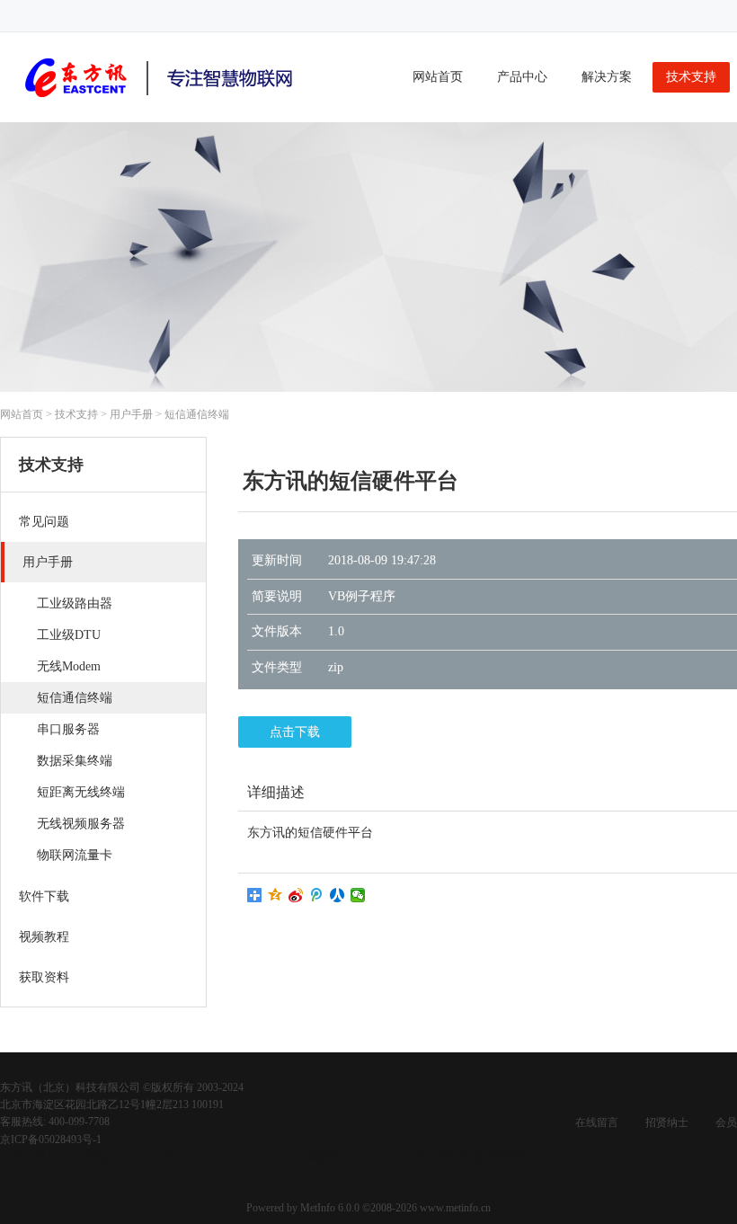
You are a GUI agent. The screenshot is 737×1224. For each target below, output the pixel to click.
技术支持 (691, 77)
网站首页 (438, 77)
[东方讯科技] (162, 100)
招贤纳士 (666, 1122)
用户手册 (131, 414)
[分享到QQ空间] (275, 895)
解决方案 (607, 77)
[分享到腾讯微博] (316, 895)
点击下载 (295, 732)
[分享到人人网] (337, 895)
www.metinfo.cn (455, 1208)
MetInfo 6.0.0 (330, 1208)
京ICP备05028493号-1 (51, 1139)
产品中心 (522, 77)
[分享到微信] (358, 895)
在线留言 (596, 1122)
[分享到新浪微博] (296, 895)
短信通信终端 (196, 414)
